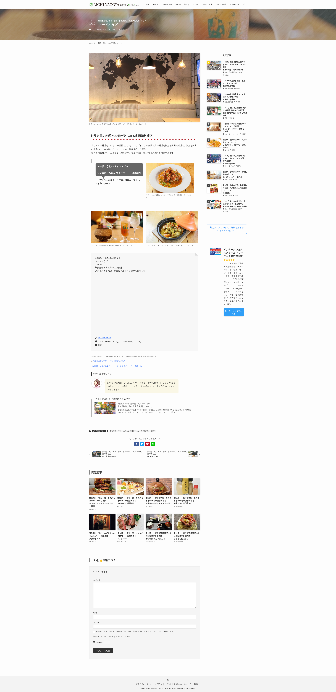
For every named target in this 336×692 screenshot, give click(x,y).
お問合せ (158, 684)
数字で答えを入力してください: (117, 636)
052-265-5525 (104, 338)
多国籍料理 (145, 431)
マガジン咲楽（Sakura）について (178, 684)
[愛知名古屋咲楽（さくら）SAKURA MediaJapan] (114, 4)
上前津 (153, 431)
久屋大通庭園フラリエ (131, 431)
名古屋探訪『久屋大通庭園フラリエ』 (135, 405)
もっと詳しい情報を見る (234, 312)
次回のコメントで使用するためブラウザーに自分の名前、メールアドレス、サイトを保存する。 (135, 632)
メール (96, 622)
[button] (244, 4)
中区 (119, 431)
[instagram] (168, 679)
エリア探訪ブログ (98, 29)
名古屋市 (113, 431)
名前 (95, 613)
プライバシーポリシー (144, 684)
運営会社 (196, 684)
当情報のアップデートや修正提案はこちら (109, 361)
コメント (97, 580)
